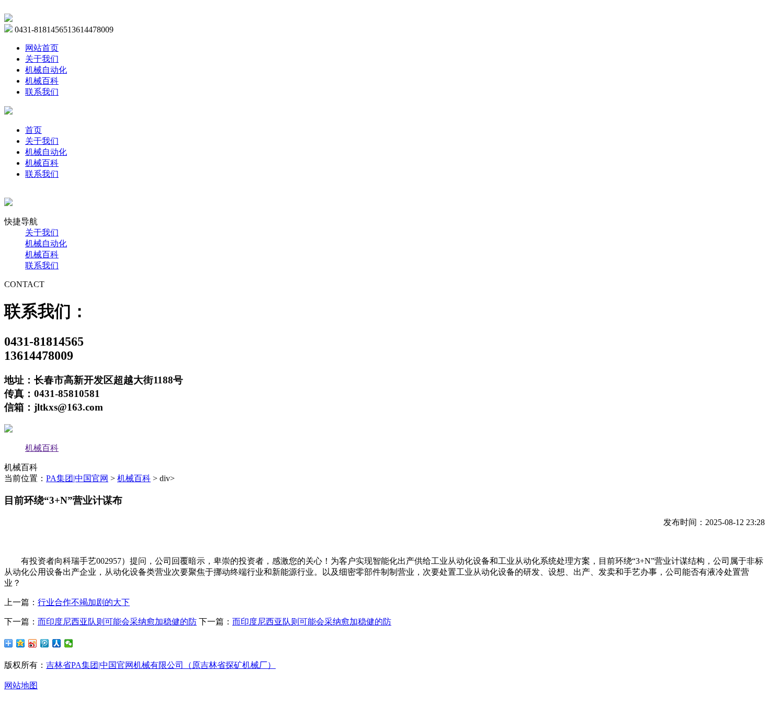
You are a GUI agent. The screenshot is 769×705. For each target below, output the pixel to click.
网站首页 (42, 47)
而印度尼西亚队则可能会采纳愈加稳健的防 (117, 621)
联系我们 (42, 91)
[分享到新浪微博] (32, 643)
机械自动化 (46, 69)
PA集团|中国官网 (77, 478)
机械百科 (42, 80)
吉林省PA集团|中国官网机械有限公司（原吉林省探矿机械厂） (161, 665)
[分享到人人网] (56, 643)
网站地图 (21, 685)
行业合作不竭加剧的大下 (84, 602)
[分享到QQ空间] (20, 643)
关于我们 (42, 58)
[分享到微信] (68, 643)
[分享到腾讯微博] (44, 643)
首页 (33, 130)
